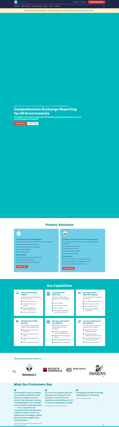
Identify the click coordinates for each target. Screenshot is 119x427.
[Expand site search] (104, 6)
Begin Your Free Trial (97, 2)
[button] (24, 370)
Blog (51, 6)
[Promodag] (20, 2)
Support (45, 6)
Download (77, 10)
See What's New (87, 10)
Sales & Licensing (36, 6)
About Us (57, 6)
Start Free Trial (20, 123)
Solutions (16, 6)
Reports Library (25, 6)
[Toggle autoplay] (103, 376)
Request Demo (33, 123)
